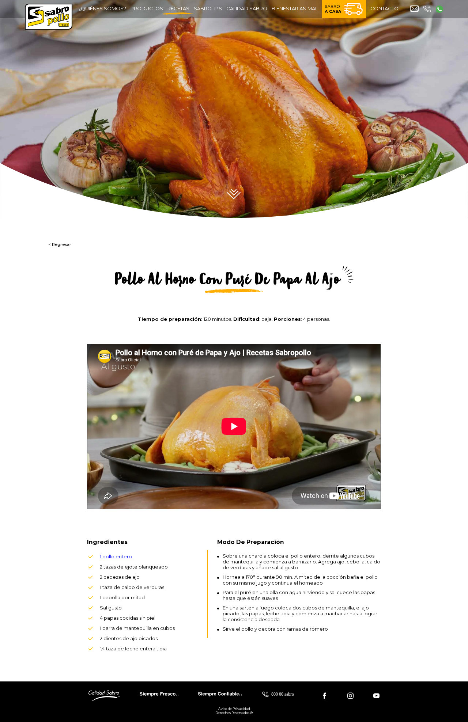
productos (147, 8)
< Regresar (59, 244)
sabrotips (208, 8)
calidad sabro (246, 8)
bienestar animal (295, 8)
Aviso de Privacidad (234, 709)
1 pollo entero (116, 556)
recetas (178, 8)
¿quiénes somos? (102, 8)
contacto (384, 8)
